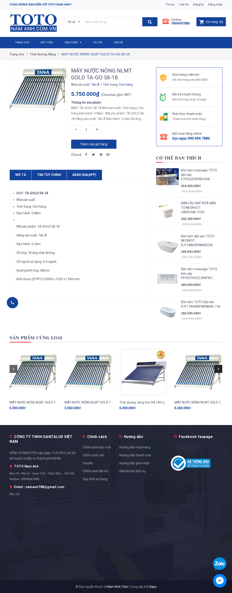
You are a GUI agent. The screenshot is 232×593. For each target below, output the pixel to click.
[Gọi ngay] (12, 303)
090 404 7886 (199, 138)
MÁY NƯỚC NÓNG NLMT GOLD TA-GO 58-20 (198, 402)
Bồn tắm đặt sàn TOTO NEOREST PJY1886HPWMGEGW (198, 240)
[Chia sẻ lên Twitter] (93, 154)
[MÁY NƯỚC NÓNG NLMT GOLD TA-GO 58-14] (34, 372)
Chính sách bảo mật (97, 447)
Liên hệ (183, 4)
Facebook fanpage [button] (196, 437)
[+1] (108, 154)
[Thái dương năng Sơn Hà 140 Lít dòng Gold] (143, 372)
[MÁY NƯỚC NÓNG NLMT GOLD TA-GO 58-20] (198, 372)
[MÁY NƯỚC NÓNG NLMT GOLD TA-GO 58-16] (89, 372)
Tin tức (170, 4)
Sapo (153, 586)
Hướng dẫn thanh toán (135, 455)
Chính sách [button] (97, 437)
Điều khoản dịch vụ (132, 471)
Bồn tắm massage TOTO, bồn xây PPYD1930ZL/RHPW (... (199, 273)
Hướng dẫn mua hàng (134, 447)
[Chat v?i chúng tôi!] (220, 581)
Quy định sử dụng (95, 479)
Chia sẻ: (76, 154)
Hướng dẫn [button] (133, 437)
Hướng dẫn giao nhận (134, 463)
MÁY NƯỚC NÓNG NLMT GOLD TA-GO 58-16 (89, 402)
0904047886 (181, 23)
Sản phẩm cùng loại (36, 337)
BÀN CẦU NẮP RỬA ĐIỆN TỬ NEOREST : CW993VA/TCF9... (198, 207)
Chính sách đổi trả (95, 471)
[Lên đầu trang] (221, 351)
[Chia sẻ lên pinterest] (101, 154)
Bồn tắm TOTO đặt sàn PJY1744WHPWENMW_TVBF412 (200, 304)
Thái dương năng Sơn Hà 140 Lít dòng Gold (143, 402)
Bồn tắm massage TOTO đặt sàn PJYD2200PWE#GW (199, 174)
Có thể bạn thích (178, 158)
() (214, 22)
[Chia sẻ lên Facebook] (86, 154)
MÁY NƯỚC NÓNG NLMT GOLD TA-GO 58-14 (34, 402)
